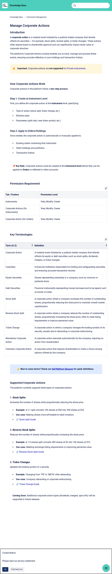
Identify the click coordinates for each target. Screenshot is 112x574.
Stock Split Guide (27, 419)
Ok (5, 569)
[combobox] (91, 5)
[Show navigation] (106, 568)
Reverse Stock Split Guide (31, 452)
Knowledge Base (18, 5)
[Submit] (75, 5)
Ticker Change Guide (29, 484)
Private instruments (76, 68)
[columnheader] (19, 245)
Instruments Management (36, 17)
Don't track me (16, 569)
